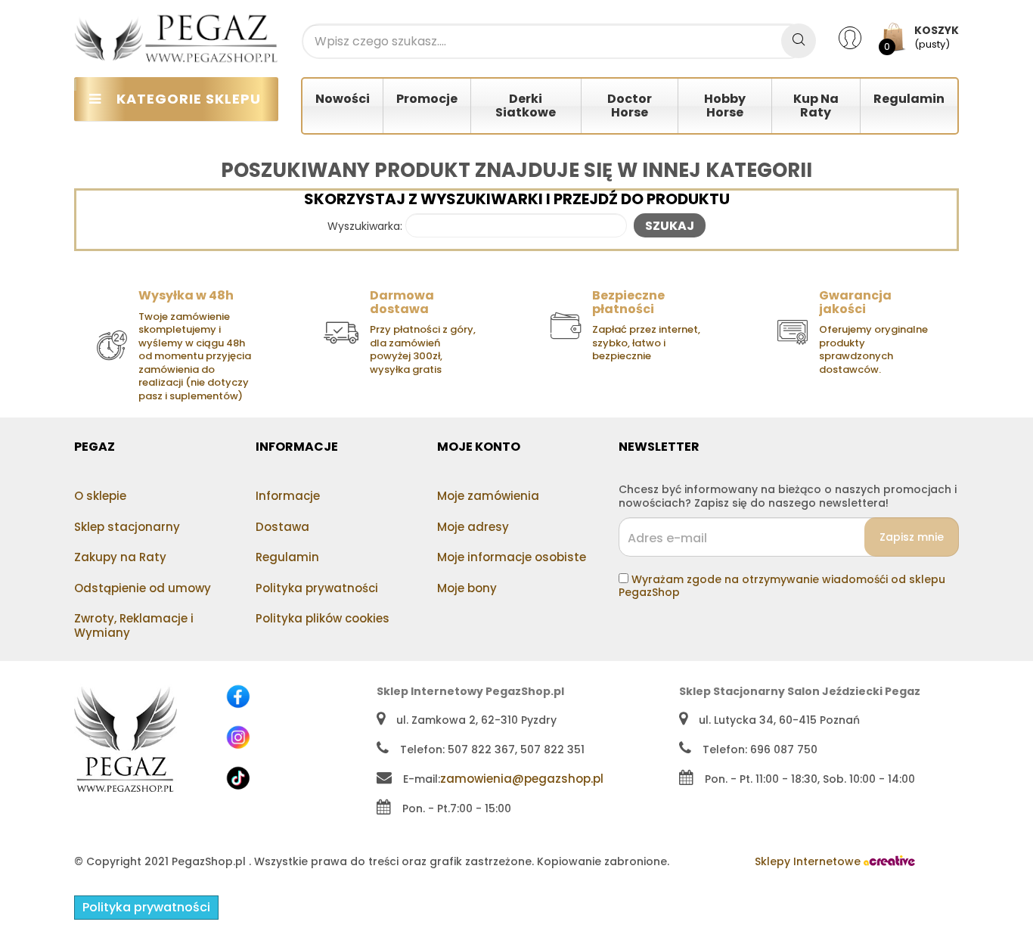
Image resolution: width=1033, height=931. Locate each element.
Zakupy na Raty (120, 557)
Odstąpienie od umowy (142, 588)
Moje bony (467, 588)
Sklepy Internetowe (809, 861)
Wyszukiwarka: (364, 227)
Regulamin (287, 557)
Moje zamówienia (488, 496)
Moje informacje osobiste (511, 557)
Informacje (288, 496)
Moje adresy (473, 527)
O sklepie (100, 496)
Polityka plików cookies (322, 618)
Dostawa (282, 527)
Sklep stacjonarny (127, 527)
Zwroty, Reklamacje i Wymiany (134, 625)
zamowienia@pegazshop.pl (521, 779)
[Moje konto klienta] (859, 37)
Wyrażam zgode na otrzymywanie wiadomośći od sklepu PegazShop (782, 586)
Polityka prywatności (317, 588)
